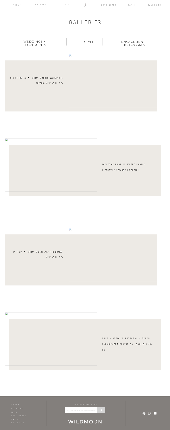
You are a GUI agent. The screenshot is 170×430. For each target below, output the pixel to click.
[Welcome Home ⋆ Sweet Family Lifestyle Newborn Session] (51, 165)
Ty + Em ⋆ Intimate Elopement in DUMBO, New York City (38, 254)
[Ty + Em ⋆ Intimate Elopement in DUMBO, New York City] (115, 254)
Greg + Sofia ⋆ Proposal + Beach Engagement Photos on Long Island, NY (127, 344)
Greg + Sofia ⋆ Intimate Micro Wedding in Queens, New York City (36, 80)
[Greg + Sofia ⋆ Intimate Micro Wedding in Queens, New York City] (115, 80)
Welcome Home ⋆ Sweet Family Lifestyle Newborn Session (123, 167)
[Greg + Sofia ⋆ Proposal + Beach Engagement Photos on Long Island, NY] (51, 339)
